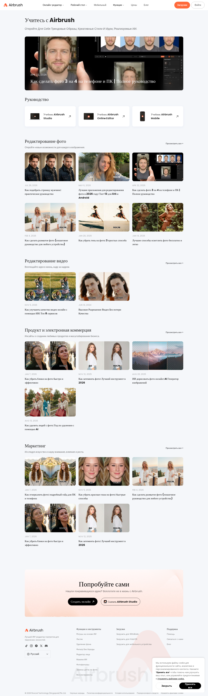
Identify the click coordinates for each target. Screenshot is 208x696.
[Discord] (46, 645)
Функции (117, 5)
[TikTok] (26, 645)
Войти (198, 5)
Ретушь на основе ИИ (86, 634)
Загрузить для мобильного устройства (134, 644)
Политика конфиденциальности (100, 693)
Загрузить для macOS (126, 639)
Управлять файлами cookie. (170, 678)
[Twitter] (41, 645)
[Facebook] (36, 645)
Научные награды (77, 693)
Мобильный (100, 5)
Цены (134, 5)
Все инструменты (84, 674)
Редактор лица (83, 654)
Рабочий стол (78, 5)
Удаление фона (83, 644)
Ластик (79, 639)
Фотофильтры (82, 664)
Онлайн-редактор (52, 5)
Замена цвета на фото (86, 669)
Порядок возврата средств (147, 693)
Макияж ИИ (81, 659)
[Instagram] (31, 645)
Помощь (171, 634)
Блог (146, 5)
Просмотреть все (174, 143)
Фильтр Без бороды (85, 649)
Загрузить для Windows (127, 634)
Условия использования (124, 693)
